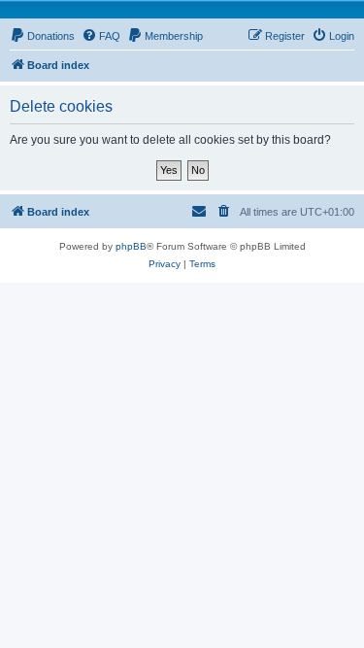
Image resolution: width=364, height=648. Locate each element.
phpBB (131, 246)
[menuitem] (42, 36)
